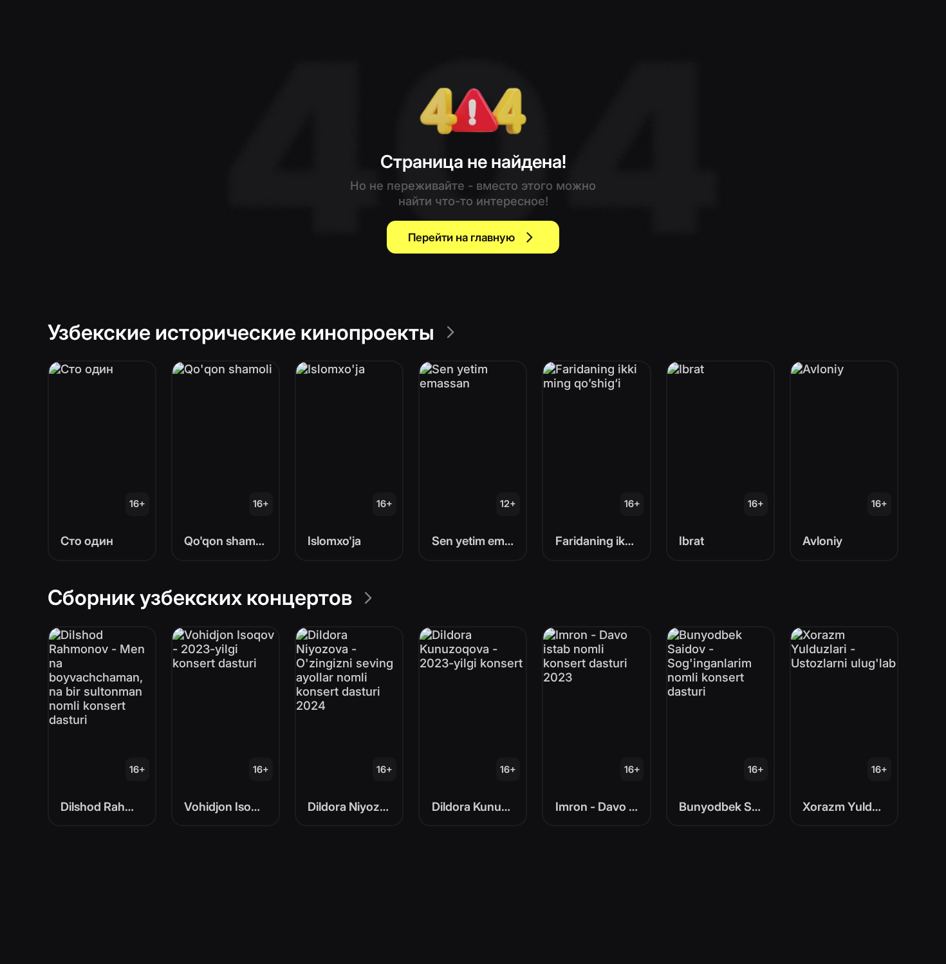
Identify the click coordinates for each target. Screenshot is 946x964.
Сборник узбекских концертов (200, 597)
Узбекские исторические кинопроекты (241, 332)
